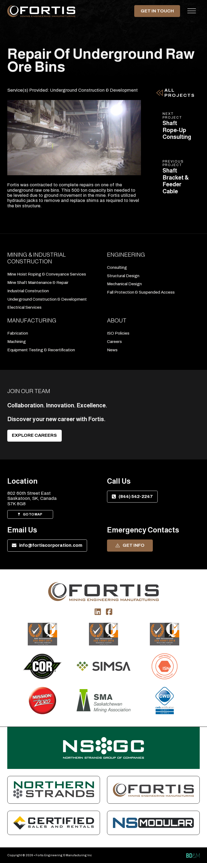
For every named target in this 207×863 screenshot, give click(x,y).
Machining (16, 341)
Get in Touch (157, 10)
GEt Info (133, 545)
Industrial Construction (28, 291)
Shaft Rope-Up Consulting (177, 130)
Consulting (117, 267)
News (112, 350)
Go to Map (32, 514)
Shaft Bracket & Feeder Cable (176, 180)
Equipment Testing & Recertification (41, 350)
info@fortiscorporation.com (50, 545)
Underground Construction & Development (94, 90)
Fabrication (17, 333)
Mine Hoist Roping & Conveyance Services (46, 274)
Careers (114, 341)
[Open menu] (192, 11)
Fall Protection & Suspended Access (141, 292)
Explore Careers (34, 435)
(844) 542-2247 (136, 496)
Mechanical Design (124, 284)
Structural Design (123, 276)
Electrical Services (24, 307)
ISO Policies (118, 333)
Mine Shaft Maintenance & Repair (37, 282)
